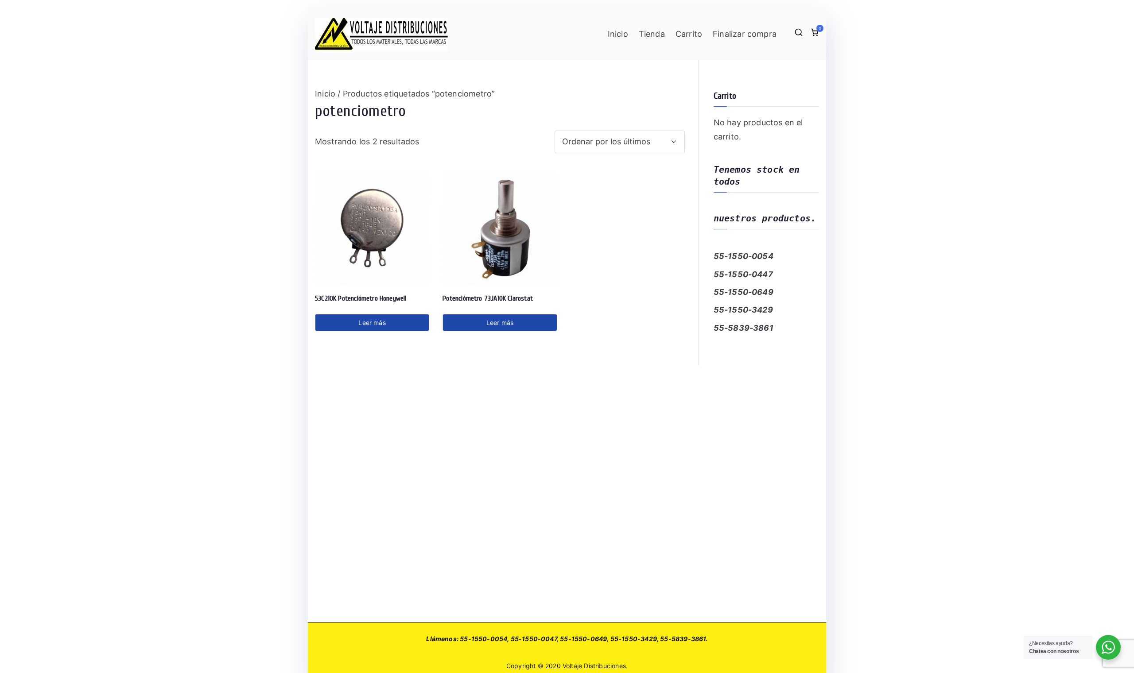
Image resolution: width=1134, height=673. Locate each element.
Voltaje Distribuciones (594, 665)
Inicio (618, 34)
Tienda (652, 34)
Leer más (371, 322)
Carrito (689, 34)
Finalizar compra (745, 34)
